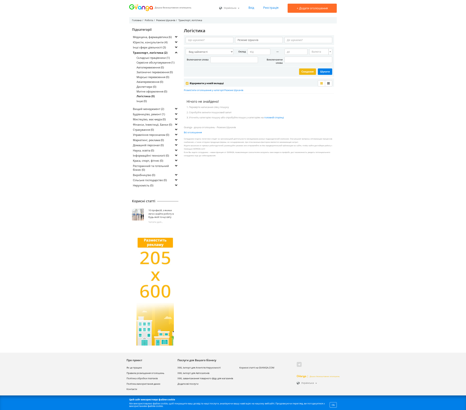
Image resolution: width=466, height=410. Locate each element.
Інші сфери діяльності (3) (149, 47)
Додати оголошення (312, 8)
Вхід (251, 8)
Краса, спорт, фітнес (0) (148, 160)
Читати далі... (155, 222)
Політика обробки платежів (142, 378)
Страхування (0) (143, 129)
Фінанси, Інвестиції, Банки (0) (152, 124)
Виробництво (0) (144, 175)
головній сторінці (274, 117)
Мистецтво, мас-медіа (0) (149, 119)
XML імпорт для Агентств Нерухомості (199, 367)
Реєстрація (271, 8)
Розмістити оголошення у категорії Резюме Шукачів (213, 90)
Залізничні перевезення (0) (155, 72)
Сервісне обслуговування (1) (155, 62)
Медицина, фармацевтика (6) (152, 37)
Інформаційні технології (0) (151, 155)
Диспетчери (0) (146, 86)
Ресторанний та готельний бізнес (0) (151, 168)
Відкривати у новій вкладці (206, 83)
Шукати (325, 71)
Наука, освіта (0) (143, 150)
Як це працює (134, 367)
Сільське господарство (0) (150, 180)
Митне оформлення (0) (152, 91)
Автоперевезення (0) (150, 67)
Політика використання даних (143, 383)
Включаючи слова (198, 59)
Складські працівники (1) (153, 58)
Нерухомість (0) (143, 185)
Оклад (242, 51)
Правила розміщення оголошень (145, 373)
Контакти (132, 389)
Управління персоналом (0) (151, 135)
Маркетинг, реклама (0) (148, 140)
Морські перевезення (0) (153, 77)
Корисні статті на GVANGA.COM (256, 367)
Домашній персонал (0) (148, 145)
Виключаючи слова (275, 61)
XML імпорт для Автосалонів (193, 373)
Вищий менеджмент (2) (148, 109)
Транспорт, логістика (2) (150, 52)
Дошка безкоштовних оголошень (325, 376)
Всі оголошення (193, 132)
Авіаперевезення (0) (150, 82)
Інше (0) (142, 101)
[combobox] (320, 52)
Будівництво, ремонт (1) (149, 114)
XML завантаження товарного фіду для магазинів (205, 378)
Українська (230, 7)
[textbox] (320, 52)
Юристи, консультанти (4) (150, 42)
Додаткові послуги (187, 383)
